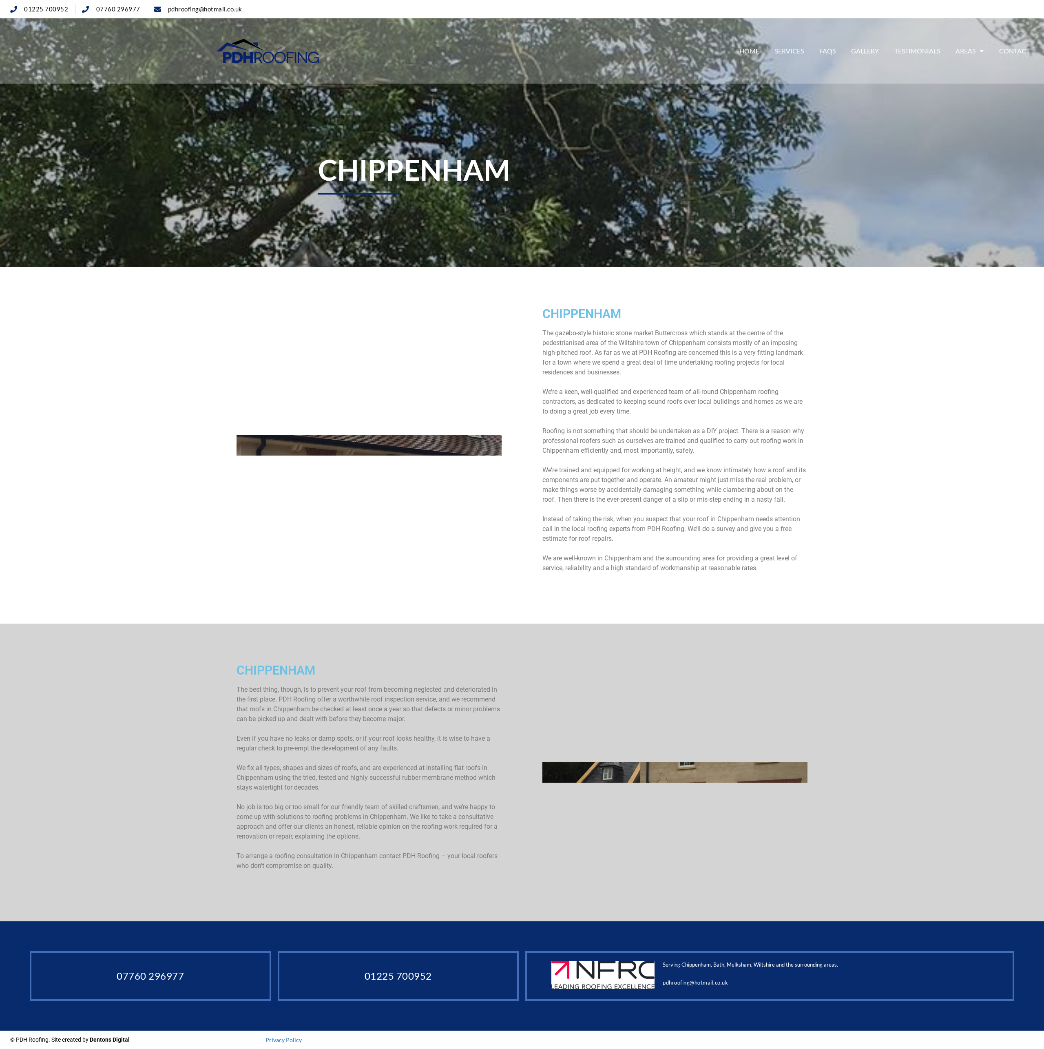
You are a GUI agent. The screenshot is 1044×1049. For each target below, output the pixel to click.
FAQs (827, 51)
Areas (965, 51)
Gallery (865, 51)
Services (789, 51)
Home (749, 51)
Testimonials (917, 51)
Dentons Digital (110, 1039)
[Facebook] (1024, 9)
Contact (1014, 51)
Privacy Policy (283, 1039)
